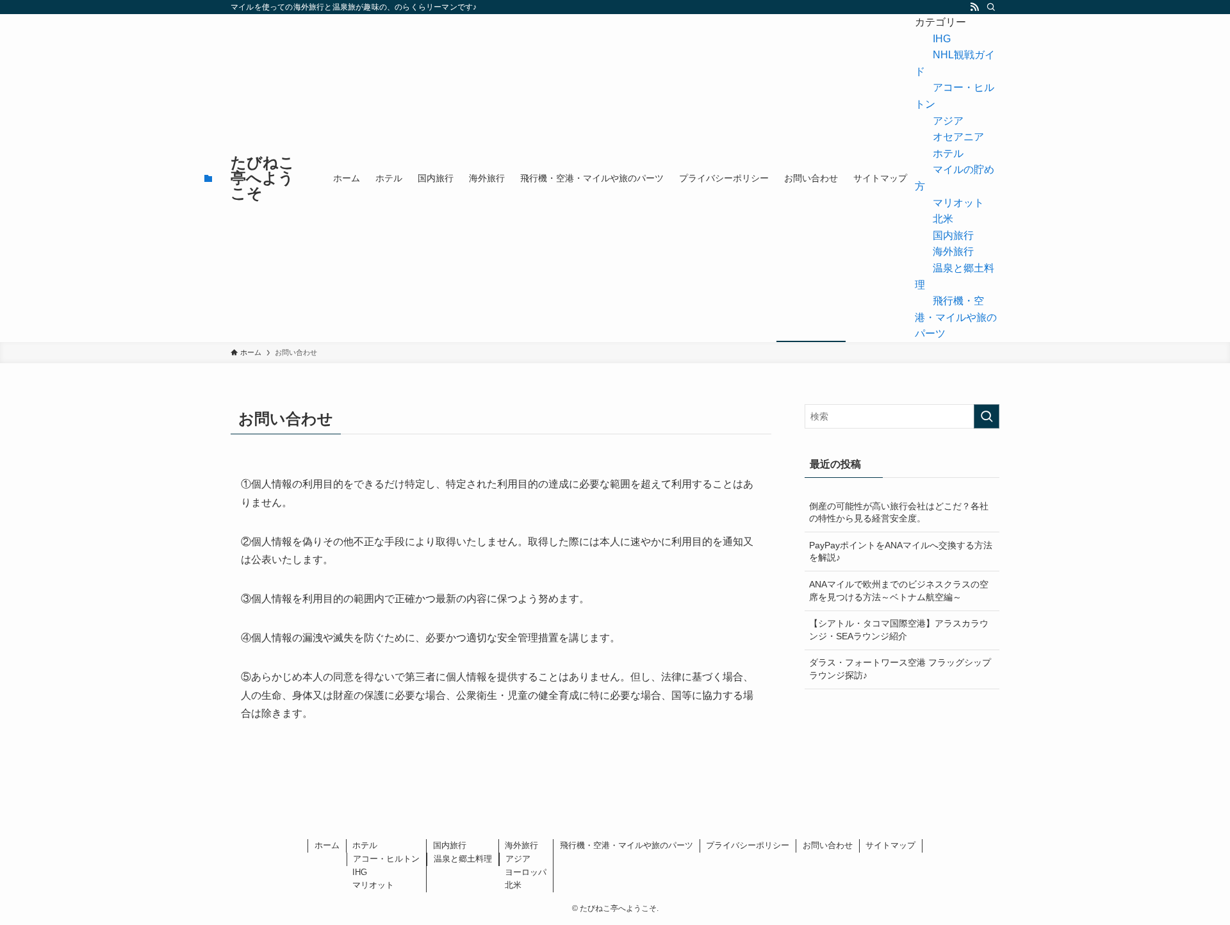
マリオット (958, 202)
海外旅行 (953, 251)
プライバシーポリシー (747, 845)
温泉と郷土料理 (463, 859)
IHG (942, 38)
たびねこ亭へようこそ (263, 178)
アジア (948, 120)
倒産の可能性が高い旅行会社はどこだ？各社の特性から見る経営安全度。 (898, 512)
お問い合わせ (828, 845)
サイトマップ (890, 845)
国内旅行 (953, 235)
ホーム (327, 845)
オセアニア (958, 136)
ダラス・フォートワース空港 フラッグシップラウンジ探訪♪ (900, 668)
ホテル (948, 153)
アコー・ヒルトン (386, 859)
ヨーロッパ (525, 872)
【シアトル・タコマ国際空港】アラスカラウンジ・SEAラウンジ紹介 (898, 629)
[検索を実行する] (986, 416)
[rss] (974, 7)
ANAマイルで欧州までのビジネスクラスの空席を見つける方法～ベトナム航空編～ (898, 590)
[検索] (991, 7)
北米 (943, 218)
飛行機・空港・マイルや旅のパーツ (956, 317)
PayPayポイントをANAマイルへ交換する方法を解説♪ (900, 551)
